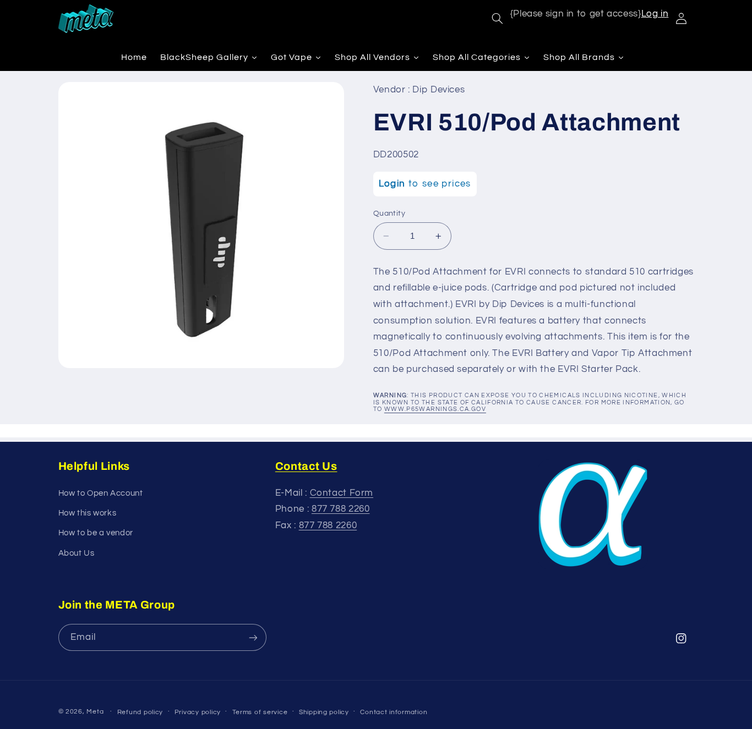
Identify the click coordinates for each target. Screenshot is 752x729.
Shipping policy (324, 712)
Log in (655, 14)
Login (392, 184)
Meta (94, 712)
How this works (87, 513)
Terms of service (260, 712)
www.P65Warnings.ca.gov (435, 409)
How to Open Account (100, 493)
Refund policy (140, 712)
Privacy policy (198, 712)
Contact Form (342, 493)
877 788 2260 (341, 509)
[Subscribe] (252, 637)
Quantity (389, 213)
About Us (76, 553)
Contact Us (306, 466)
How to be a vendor (95, 533)
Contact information (393, 712)
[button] (497, 18)
